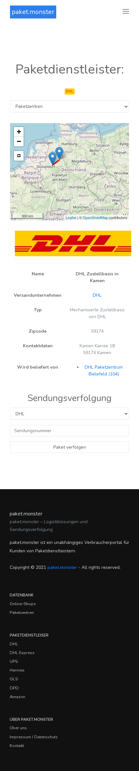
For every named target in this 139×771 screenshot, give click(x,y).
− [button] (19, 141)
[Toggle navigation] (126, 12)
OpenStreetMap (95, 217)
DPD (14, 688)
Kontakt (17, 746)
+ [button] (19, 132)
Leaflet (71, 217)
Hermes (17, 670)
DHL (97, 295)
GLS (14, 679)
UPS (14, 661)
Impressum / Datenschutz (34, 737)
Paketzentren (22, 613)
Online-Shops (23, 604)
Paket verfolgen (69, 447)
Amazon (17, 697)
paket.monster (33, 11)
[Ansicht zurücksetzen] (19, 156)
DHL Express (22, 653)
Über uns (18, 728)
